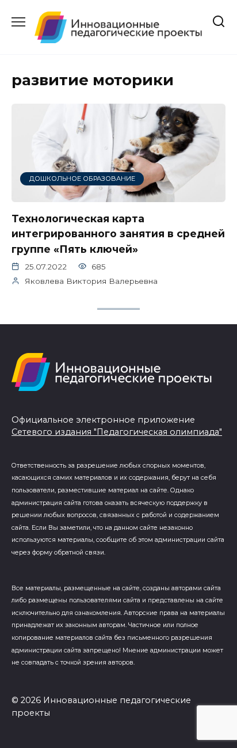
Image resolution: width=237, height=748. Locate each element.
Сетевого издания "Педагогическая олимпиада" (117, 432)
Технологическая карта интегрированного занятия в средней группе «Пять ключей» (118, 233)
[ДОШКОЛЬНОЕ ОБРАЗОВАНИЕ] (118, 194)
